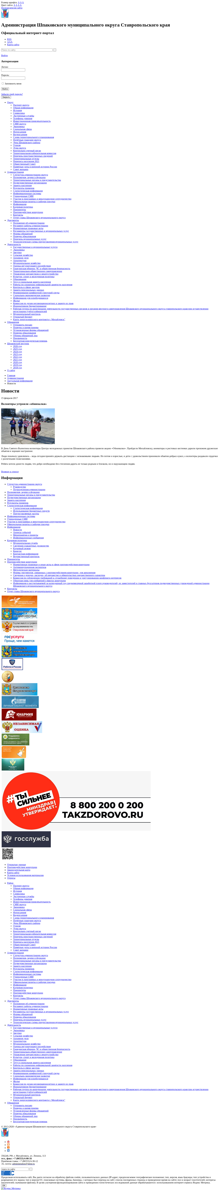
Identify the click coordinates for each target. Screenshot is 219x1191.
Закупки (17, 252)
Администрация (15, 172)
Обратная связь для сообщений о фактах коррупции (39, 580)
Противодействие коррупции (28, 212)
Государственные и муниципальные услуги (35, 247)
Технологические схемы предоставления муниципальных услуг (45, 241)
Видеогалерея (20, 134)
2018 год (17, 367)
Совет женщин (20, 169)
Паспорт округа (21, 105)
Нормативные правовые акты (28, 228)
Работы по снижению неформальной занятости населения (42, 284)
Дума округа (19, 148)
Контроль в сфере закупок (26, 287)
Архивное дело (21, 258)
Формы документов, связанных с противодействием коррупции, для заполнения (54, 572)
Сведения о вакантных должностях (31, 546)
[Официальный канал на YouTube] (8, 1142)
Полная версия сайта (11, 8)
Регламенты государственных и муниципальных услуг (41, 231)
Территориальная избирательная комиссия (34, 153)
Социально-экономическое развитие (31, 295)
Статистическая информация (28, 191)
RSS (9, 39)
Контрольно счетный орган (27, 150)
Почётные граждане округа (27, 140)
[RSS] (8, 1145)
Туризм (17, 145)
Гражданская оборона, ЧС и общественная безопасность (41, 268)
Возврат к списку (10, 471)
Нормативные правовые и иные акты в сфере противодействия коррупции (51, 564)
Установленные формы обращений (31, 330)
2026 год (17, 346)
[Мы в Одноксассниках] (8, 1147)
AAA (10, 42)
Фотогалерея (19, 132)
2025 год (17, 349)
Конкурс (17, 551)
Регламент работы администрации (30, 225)
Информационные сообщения (28, 537)
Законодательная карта (18, 870)
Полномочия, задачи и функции (29, 177)
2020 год (17, 362)
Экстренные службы (23, 115)
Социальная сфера (22, 129)
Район (10, 883)
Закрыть (6, 97)
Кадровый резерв (22, 548)
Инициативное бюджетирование (29, 306)
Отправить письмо (22, 325)
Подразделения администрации (29, 489)
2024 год (17, 351)
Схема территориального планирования (33, 137)
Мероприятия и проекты (25, 535)
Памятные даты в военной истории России (35, 166)
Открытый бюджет (22, 317)
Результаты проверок (23, 188)
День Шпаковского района (26, 142)
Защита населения (22, 185)
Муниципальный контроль (27, 314)
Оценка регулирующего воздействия (32, 266)
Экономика (19, 126)
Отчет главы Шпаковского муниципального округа (39, 217)
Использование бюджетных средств (31, 511)
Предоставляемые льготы (26, 513)
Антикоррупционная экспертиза (29, 567)
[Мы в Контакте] (8, 1150)
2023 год (17, 354)
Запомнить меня (13, 83)
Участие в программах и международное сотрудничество (42, 199)
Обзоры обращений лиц (25, 335)
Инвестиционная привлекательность (32, 121)
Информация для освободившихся (30, 298)
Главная (11, 375)
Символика (19, 113)
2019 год (17, 365)
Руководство (19, 487)
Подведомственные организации (30, 183)
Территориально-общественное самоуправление (37, 271)
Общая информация (23, 107)
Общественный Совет (24, 164)
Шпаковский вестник (18, 343)
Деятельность (14, 244)
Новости (17, 529)
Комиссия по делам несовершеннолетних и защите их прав (43, 303)
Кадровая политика (23, 207)
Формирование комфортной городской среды (36, 292)
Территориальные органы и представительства (37, 180)
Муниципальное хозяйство (27, 263)
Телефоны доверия (22, 118)
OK (3, 1185)
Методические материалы (26, 570)
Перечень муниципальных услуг (29, 239)
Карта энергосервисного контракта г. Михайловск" (39, 319)
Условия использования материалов (25, 875)
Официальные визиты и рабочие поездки (34, 201)
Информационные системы (27, 193)
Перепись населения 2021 (26, 161)
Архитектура (19, 260)
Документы (13, 220)
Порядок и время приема (25, 327)
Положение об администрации (29, 223)
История (17, 110)
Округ (10, 102)
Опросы (11, 878)
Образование (19, 279)
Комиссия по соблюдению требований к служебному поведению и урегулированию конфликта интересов (67, 578)
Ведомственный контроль (26, 556)
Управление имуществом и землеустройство (35, 274)
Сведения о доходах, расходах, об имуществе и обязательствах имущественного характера (59, 575)
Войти (4, 55)
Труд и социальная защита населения (32, 282)
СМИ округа (19, 124)
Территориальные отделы (26, 158)
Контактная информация (25, 554)
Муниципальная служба (25, 543)
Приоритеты (19, 209)
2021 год (17, 359)
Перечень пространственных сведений (33, 156)
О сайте (11, 370)
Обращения (13, 322)
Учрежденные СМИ (23, 196)
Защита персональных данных (28, 290)
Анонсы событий (22, 532)
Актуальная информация (19, 381)
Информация (19, 204)
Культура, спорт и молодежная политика (33, 276)
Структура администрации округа (30, 174)
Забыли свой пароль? (12, 94)
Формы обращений (23, 233)
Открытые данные (16, 864)
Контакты (18, 215)
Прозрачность (20, 338)
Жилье (16, 300)
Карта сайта (13, 44)
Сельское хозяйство (23, 255)
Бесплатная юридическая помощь (30, 341)
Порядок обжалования (24, 236)
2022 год (17, 357)
